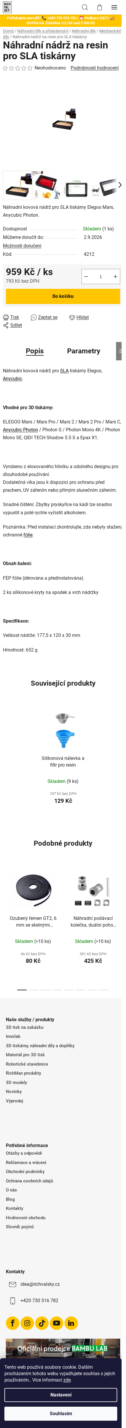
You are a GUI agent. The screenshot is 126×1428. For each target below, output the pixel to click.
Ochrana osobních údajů (29, 1181)
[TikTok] (42, 1323)
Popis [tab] (35, 351)
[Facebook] (12, 1323)
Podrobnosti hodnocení (95, 68)
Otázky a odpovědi (24, 1153)
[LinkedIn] (71, 1323)
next (120, 894)
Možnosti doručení (22, 246)
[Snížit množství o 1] (86, 276)
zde (67, 1380)
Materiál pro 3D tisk (25, 1054)
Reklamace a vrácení (26, 1162)
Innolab (13, 1036)
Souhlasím (61, 1413)
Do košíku (63, 296)
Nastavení (60, 1395)
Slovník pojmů (20, 1226)
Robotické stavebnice (27, 1064)
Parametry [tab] (83, 351)
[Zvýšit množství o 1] (115, 276)
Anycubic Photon (20, 429)
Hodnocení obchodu (25, 1217)
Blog (10, 1199)
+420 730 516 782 (39, 1300)
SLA (64, 370)
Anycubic (12, 378)
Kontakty (14, 1208)
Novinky (14, 1091)
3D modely (16, 1082)
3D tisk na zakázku (24, 1027)
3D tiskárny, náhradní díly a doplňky (40, 1045)
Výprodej (14, 1101)
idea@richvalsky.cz (40, 1284)
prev (6, 894)
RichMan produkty (23, 1073)
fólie (28, 535)
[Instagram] (27, 1323)
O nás (11, 1190)
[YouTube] (56, 1323)
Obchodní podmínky (25, 1171)
